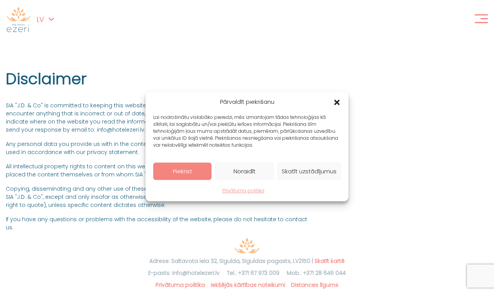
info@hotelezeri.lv (196, 273)
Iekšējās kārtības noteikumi (248, 285)
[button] (337, 102)
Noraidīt (244, 171)
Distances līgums (314, 285)
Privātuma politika (243, 190)
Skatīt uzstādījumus (309, 171)
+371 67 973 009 (258, 273)
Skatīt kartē (330, 261)
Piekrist (182, 171)
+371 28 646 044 (324, 273)
